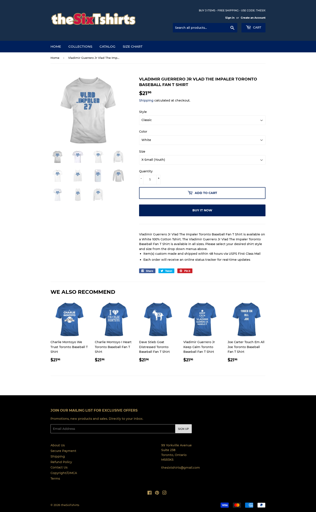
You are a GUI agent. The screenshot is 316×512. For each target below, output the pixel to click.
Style (143, 112)
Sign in (230, 17)
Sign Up (183, 428)
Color (143, 131)
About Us (58, 445)
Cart (256, 27)
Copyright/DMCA (64, 473)
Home (56, 46)
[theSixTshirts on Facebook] (149, 493)
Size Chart (133, 46)
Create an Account (253, 17)
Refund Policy (61, 462)
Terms (55, 478)
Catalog (107, 46)
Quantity (146, 171)
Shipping (146, 100)
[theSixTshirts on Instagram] (164, 493)
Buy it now (202, 210)
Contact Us (59, 467)
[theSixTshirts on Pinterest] (157, 493)
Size (142, 151)
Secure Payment (63, 451)
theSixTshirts (70, 505)
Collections (80, 46)
